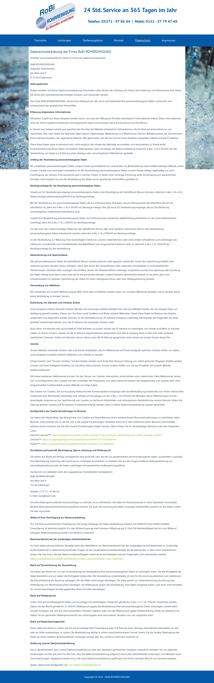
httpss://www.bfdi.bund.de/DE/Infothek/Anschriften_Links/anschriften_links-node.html (76, 558)
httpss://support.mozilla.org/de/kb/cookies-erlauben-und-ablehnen (77, 443)
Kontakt (119, 40)
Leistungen (64, 40)
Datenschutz (142, 40)
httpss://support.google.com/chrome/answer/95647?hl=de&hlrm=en (79, 439)
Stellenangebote (93, 40)
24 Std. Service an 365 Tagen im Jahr (130, 10)
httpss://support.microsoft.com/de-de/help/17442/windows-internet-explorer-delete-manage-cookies (107, 435)
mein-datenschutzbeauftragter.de (84, 664)
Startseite (40, 40)
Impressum (168, 40)
